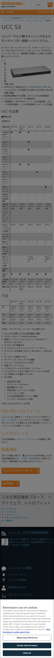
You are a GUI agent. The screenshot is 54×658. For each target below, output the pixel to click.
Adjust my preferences (27, 637)
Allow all (27, 653)
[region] (27, 628)
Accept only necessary (27, 645)
